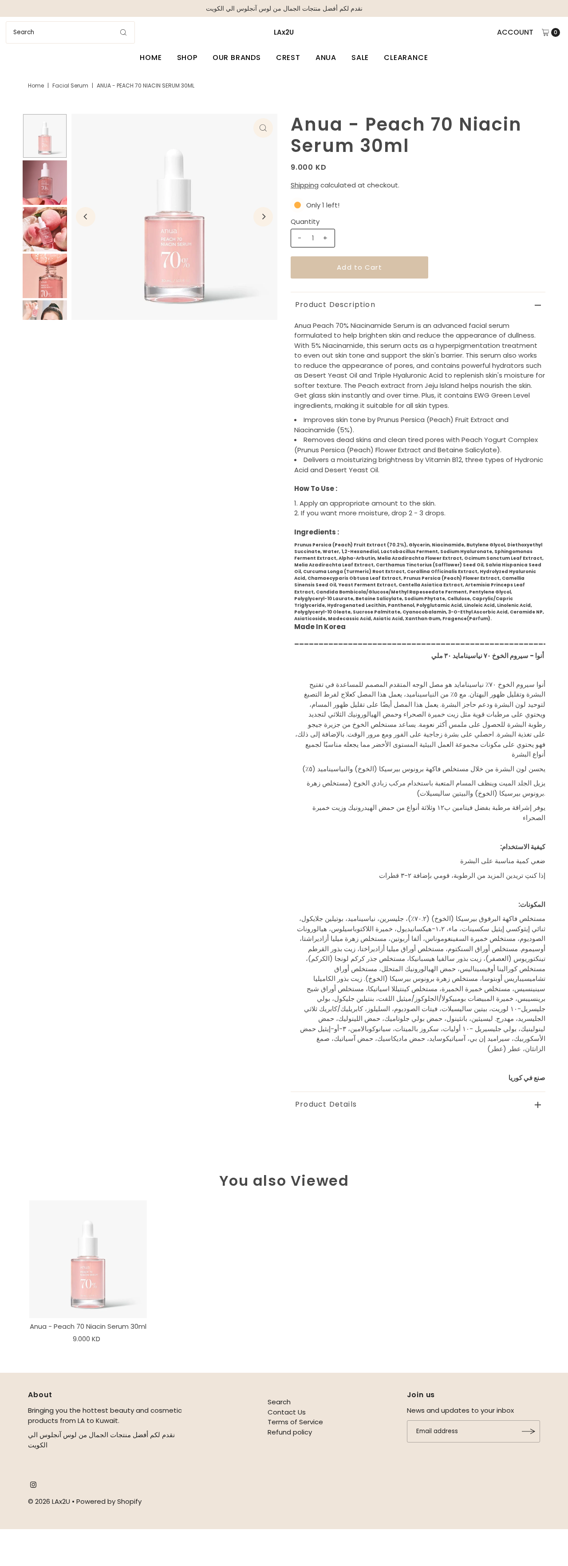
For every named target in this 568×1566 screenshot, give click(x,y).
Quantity (305, 221)
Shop (187, 57)
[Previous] (85, 217)
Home (151, 57)
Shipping (305, 185)
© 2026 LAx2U (49, 1501)
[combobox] (70, 32)
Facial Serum (70, 85)
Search (279, 1402)
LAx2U (284, 32)
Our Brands (237, 57)
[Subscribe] (529, 1431)
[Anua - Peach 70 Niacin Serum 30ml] (87, 1259)
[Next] (263, 217)
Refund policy (290, 1432)
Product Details (326, 1104)
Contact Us (287, 1412)
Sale (360, 57)
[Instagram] (33, 1485)
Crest (288, 57)
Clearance (406, 57)
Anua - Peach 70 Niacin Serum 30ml (88, 1326)
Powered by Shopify (109, 1501)
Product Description (335, 304)
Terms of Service (295, 1422)
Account (515, 32)
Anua (326, 57)
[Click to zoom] (263, 128)
